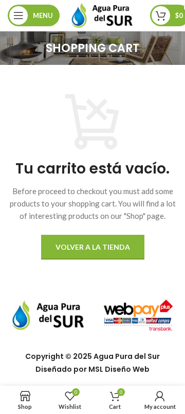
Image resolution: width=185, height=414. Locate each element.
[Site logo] (105, 14)
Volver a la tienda (92, 247)
